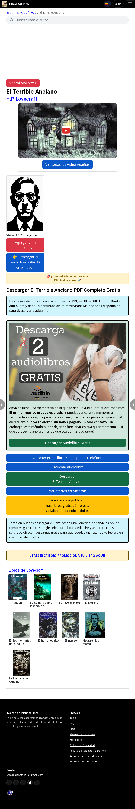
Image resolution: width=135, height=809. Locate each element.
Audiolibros (76, 739)
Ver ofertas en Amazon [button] (67, 490)
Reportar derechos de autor (86, 756)
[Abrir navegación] (130, 3)
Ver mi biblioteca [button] (23, 83)
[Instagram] (23, 782)
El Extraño (91, 602)
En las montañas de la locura (20, 642)
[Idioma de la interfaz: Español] (107, 4)
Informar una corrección (84, 761)
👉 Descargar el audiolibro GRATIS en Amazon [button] (25, 262)
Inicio (9, 13)
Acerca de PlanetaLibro (22, 713)
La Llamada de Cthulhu (18, 680)
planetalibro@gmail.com (28, 775)
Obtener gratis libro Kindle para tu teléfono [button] (67, 457)
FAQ (72, 723)
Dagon (17, 602)
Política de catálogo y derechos (88, 750)
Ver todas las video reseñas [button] (67, 164)
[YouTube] (9, 782)
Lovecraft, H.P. (26, 13)
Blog (72, 729)
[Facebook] (16, 782)
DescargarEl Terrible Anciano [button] (67, 479)
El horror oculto (48, 640)
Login (118, 3)
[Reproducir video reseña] (67, 130)
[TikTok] (30, 782)
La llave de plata (69, 602)
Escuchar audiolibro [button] (68, 467)
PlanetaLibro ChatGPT (82, 734)
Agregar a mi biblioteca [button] (25, 245)
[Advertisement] (67, 51)
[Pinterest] (37, 782)
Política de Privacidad (82, 745)
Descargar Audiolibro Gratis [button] (67, 442)
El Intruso (71, 640)
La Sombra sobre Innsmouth (41, 604)
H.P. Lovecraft (21, 99)
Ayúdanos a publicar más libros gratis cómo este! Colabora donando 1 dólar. (68, 505)
